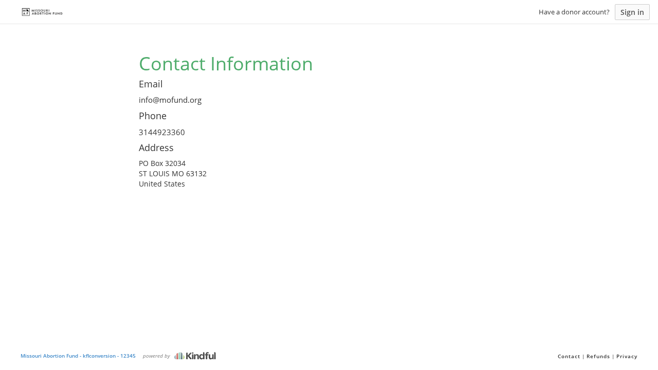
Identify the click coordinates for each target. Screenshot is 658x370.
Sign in (632, 12)
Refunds (598, 356)
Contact (569, 356)
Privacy (626, 356)
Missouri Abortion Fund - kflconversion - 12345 (78, 355)
